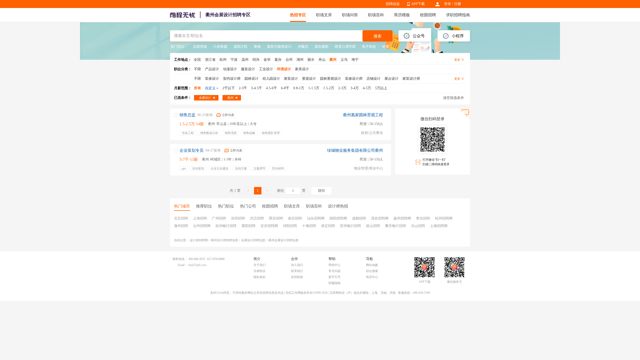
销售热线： (180, 259)
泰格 (257, 46)
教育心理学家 (345, 46)
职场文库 (324, 15)
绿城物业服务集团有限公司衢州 (355, 150)
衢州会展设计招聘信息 (283, 240)
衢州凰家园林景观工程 (363, 115)
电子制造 (369, 46)
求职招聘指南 (458, 15)
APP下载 (418, 4)
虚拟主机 (241, 46)
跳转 (321, 190)
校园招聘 (428, 15)
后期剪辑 (200, 46)
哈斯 (385, 46)
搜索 (378, 36)
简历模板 (402, 15)
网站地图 (372, 265)
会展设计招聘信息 (253, 240)
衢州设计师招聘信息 (224, 240)
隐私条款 (260, 277)
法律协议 (260, 271)
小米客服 (220, 46)
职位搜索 (372, 271)
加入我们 (297, 265)
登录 (447, 4)
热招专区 (298, 15)
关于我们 (260, 265)
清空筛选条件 (453, 98)
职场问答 (350, 15)
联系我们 (297, 271)
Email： (183, 265)
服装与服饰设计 (279, 46)
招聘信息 (393, 4)
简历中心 (372, 277)
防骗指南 (334, 283)
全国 (197, 60)
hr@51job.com (197, 265)
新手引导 (334, 277)
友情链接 (297, 277)
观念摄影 (321, 46)
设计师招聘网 (199, 240)
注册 (457, 4)
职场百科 (376, 15)
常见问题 (334, 271)
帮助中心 (334, 265)
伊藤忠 (303, 46)
